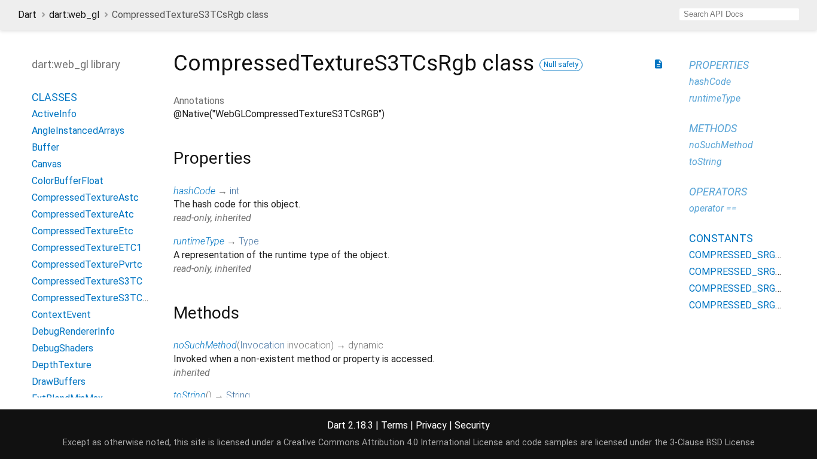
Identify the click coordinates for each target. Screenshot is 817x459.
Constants (721, 238)
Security (472, 425)
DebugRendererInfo (73, 331)
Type (249, 241)
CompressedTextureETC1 (87, 247)
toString (189, 395)
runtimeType (198, 241)
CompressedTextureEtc (82, 231)
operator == (713, 208)
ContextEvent (61, 314)
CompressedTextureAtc (83, 214)
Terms (394, 425)
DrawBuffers (59, 381)
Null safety (561, 64)
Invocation (262, 345)
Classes (54, 97)
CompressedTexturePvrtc (87, 264)
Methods (713, 128)
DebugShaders (62, 348)
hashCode (194, 191)
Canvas (47, 164)
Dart (27, 14)
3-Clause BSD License (712, 442)
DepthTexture (62, 365)
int (234, 191)
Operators (718, 191)
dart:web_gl (74, 14)
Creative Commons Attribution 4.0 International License (393, 442)
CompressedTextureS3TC (87, 281)
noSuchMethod (205, 345)
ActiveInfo (54, 114)
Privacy (431, 425)
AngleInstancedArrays (78, 130)
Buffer (45, 147)
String (238, 395)
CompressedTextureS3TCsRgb (98, 298)
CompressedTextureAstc (85, 197)
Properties (719, 65)
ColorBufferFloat (67, 180)
